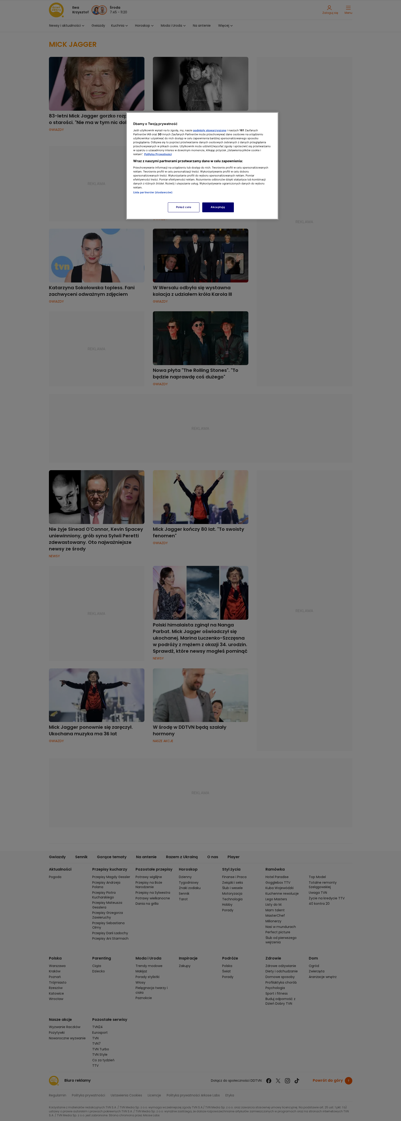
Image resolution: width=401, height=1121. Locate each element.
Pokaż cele (183, 207)
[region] (202, 166)
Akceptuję (218, 207)
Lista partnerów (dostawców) (153, 192)
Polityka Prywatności (158, 154)
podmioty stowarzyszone (209, 130)
